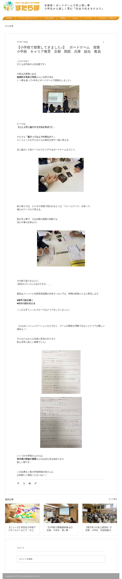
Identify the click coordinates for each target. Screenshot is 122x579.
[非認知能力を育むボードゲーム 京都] (22, 513)
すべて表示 (113, 499)
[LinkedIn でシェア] (30, 483)
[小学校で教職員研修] (61, 513)
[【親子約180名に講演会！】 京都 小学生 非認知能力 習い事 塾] (99, 513)
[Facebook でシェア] (18, 483)
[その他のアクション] (103, 42)
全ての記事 (9, 26)
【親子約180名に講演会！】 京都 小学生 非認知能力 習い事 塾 (99, 529)
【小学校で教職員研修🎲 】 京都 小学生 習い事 (61, 529)
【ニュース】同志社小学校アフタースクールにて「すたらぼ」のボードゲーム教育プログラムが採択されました (22, 529)
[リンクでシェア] (35, 483)
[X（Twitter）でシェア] (24, 483)
